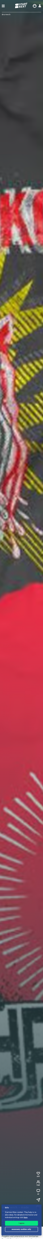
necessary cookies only (22, 1229)
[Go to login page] (39, 6)
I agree (21, 1223)
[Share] (38, 1200)
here (25, 1218)
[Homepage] (21, 5)
